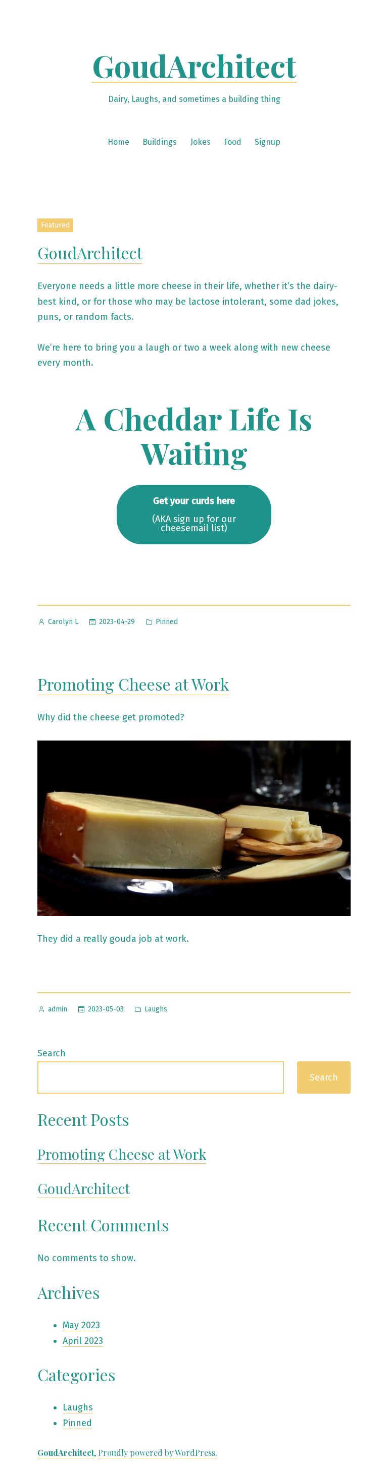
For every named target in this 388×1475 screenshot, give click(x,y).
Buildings (159, 142)
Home (118, 142)
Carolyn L (63, 621)
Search (51, 1053)
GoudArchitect (194, 65)
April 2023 (83, 1340)
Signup (267, 142)
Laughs (155, 1009)
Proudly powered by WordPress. (157, 1452)
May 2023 (81, 1325)
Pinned (167, 621)
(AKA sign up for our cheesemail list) (194, 514)
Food (232, 142)
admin (57, 1009)
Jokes (200, 142)
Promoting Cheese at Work (133, 684)
